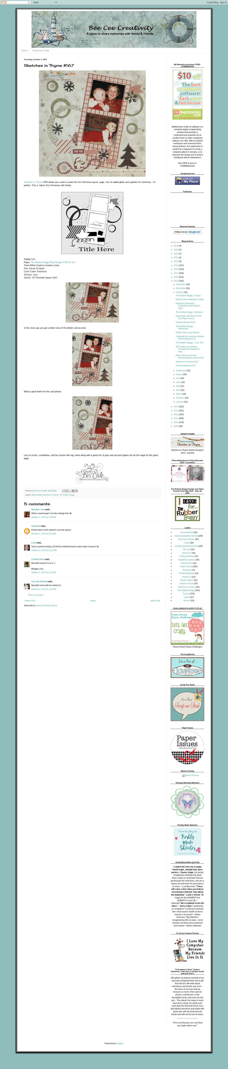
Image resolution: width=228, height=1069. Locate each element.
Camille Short (37, 559)
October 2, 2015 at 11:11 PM (44, 550)
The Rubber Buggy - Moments (189, 312)
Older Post (155, 601)
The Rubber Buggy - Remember (185, 327)
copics (187, 597)
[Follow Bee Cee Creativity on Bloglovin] (187, 233)
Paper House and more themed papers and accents (189, 356)
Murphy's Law (38, 509)
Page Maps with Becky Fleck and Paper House (189, 317)
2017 (176, 273)
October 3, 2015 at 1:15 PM (43, 589)
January (180, 402)
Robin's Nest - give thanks (187, 332)
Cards (186, 543)
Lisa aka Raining (39, 581)
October (180, 292)
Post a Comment (35, 595)
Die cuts (186, 549)
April (178, 390)
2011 (176, 418)
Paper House (186, 566)
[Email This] (63, 490)
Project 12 (186, 577)
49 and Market (186, 532)
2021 (176, 257)
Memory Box (186, 563)
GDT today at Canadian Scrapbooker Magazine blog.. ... (187, 349)
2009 (176, 426)
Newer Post (30, 601)
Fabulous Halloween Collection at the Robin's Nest (188, 305)
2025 (176, 246)
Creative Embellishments (186, 546)
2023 (176, 250)
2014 (176, 406)
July (178, 378)
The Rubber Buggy (40, 262)
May (178, 386)
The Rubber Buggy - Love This (189, 343)
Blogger (119, 1043)
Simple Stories (186, 580)
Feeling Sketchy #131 (185, 322)
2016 (176, 277)
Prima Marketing (186, 573)
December (181, 284)
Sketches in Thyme (33, 182)
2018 (176, 269)
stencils (186, 600)
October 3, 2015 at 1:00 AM (43, 572)
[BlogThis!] (67, 490)
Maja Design (37, 495)
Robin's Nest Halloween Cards (190, 299)
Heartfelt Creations (186, 560)
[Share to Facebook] (73, 490)
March (179, 394)
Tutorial (186, 594)
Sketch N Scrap (187, 583)
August (179, 374)
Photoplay (187, 570)
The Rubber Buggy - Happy (188, 295)
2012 (176, 414)
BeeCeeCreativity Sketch (186, 536)
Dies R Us (186, 553)
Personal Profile (41, 50)
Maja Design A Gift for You (62, 262)
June (178, 382)
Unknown (35, 526)
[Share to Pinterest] (76, 490)
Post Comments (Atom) (46, 605)
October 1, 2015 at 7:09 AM (43, 517)
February (180, 398)
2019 (176, 265)
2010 (176, 422)
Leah (33, 543)
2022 (176, 254)
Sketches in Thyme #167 (187, 362)
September (181, 370)
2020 (176, 261)
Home (24, 50)
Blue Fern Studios (187, 539)
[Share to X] (70, 490)
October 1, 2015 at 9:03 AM (43, 534)
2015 (176, 281)
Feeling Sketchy (186, 556)
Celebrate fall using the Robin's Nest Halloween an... (190, 337)
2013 (176, 410)
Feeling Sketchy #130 (185, 365)
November (181, 288)
